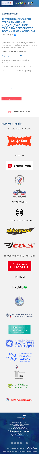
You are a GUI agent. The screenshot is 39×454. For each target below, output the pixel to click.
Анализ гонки (6, 80)
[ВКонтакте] (15, 35)
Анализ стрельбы (8, 89)
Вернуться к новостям (21, 112)
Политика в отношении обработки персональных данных (19, 451)
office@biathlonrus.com (21, 436)
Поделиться (11, 99)
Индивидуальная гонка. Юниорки (14, 56)
